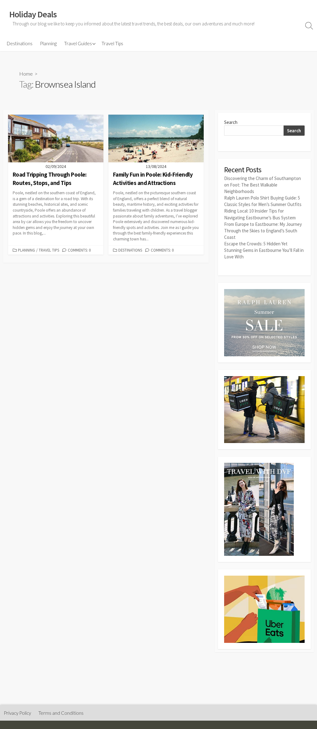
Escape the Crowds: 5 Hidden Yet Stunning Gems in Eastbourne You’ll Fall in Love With (264, 250)
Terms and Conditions (61, 713)
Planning (48, 43)
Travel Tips (112, 43)
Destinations (20, 43)
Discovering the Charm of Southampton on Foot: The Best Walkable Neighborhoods (262, 184)
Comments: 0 (79, 250)
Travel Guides (78, 43)
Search (230, 122)
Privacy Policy (17, 713)
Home (26, 74)
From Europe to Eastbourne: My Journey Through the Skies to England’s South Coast (263, 230)
